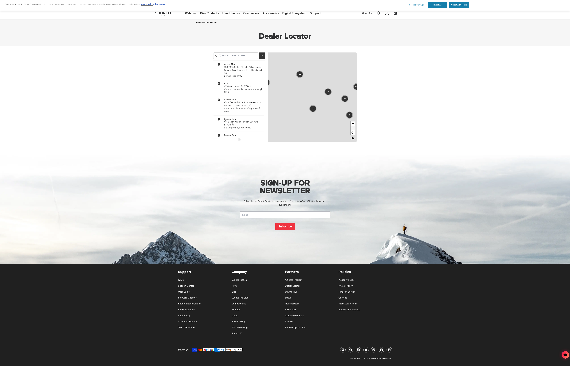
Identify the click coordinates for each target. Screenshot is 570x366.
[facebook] (350, 349)
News (234, 286)
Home (199, 22)
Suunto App (184, 315)
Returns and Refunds (349, 309)
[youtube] (366, 349)
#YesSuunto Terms (347, 304)
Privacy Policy (345, 286)
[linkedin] (381, 349)
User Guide (184, 292)
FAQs (181, 280)
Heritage (236, 309)
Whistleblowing (240, 327)
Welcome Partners (294, 315)
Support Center (186, 286)
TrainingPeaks (292, 304)
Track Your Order (186, 327)
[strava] (389, 349)
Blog (234, 292)
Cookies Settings (416, 5)
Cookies (342, 298)
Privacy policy (159, 4)
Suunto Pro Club (240, 298)
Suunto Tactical (239, 280)
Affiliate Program (293, 280)
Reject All (437, 5)
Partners (289, 321)
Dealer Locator (292, 286)
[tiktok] (373, 349)
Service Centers (186, 309)
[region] (285, 5)
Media (235, 315)
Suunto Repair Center (189, 304)
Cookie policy (147, 4)
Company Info (239, 304)
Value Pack (290, 309)
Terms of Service (347, 292)
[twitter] (358, 349)
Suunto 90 (237, 333)
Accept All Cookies (459, 5)
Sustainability (238, 321)
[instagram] (343, 349)
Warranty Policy (346, 280)
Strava (288, 298)
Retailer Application (295, 327)
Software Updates (187, 298)
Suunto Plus (291, 292)
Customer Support (187, 321)
